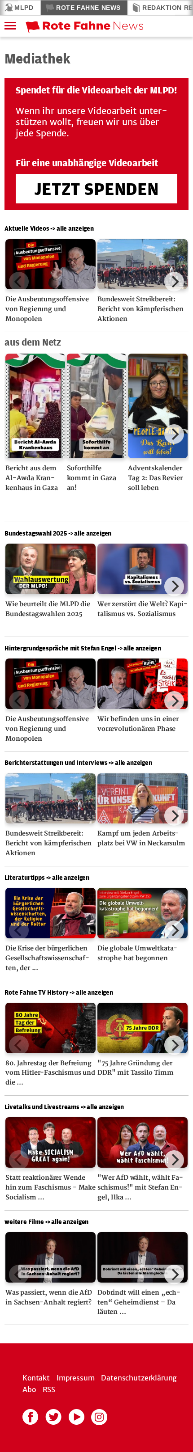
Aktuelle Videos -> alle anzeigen (49, 228)
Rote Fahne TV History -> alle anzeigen (58, 992)
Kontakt (36, 1377)
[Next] (174, 281)
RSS (49, 1389)
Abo (29, 1389)
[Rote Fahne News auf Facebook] (30, 1416)
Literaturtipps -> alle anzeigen (46, 877)
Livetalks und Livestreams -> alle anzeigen (64, 1106)
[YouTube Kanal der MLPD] (76, 1416)
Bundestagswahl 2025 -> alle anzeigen (57, 533)
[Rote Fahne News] (105, 26)
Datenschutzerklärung (139, 1377)
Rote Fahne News (88, 7)
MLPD (23, 7)
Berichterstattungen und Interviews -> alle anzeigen (78, 762)
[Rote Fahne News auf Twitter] (53, 1416)
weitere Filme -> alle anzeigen (46, 1221)
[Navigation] (7, 25)
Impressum (76, 1377)
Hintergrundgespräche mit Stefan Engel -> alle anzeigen (82, 648)
